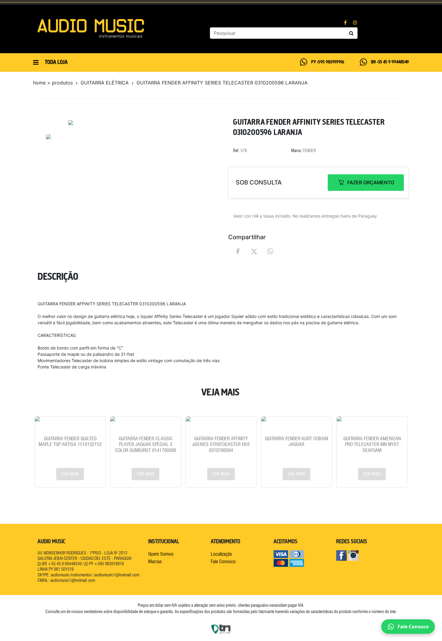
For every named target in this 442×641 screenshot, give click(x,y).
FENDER (309, 150)
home (39, 83)
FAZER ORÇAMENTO (370, 182)
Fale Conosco (223, 561)
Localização (221, 554)
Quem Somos (160, 554)
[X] (254, 251)
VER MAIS (70, 474)
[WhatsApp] (270, 251)
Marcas (155, 561)
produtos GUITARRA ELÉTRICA (91, 83)
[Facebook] (238, 251)
